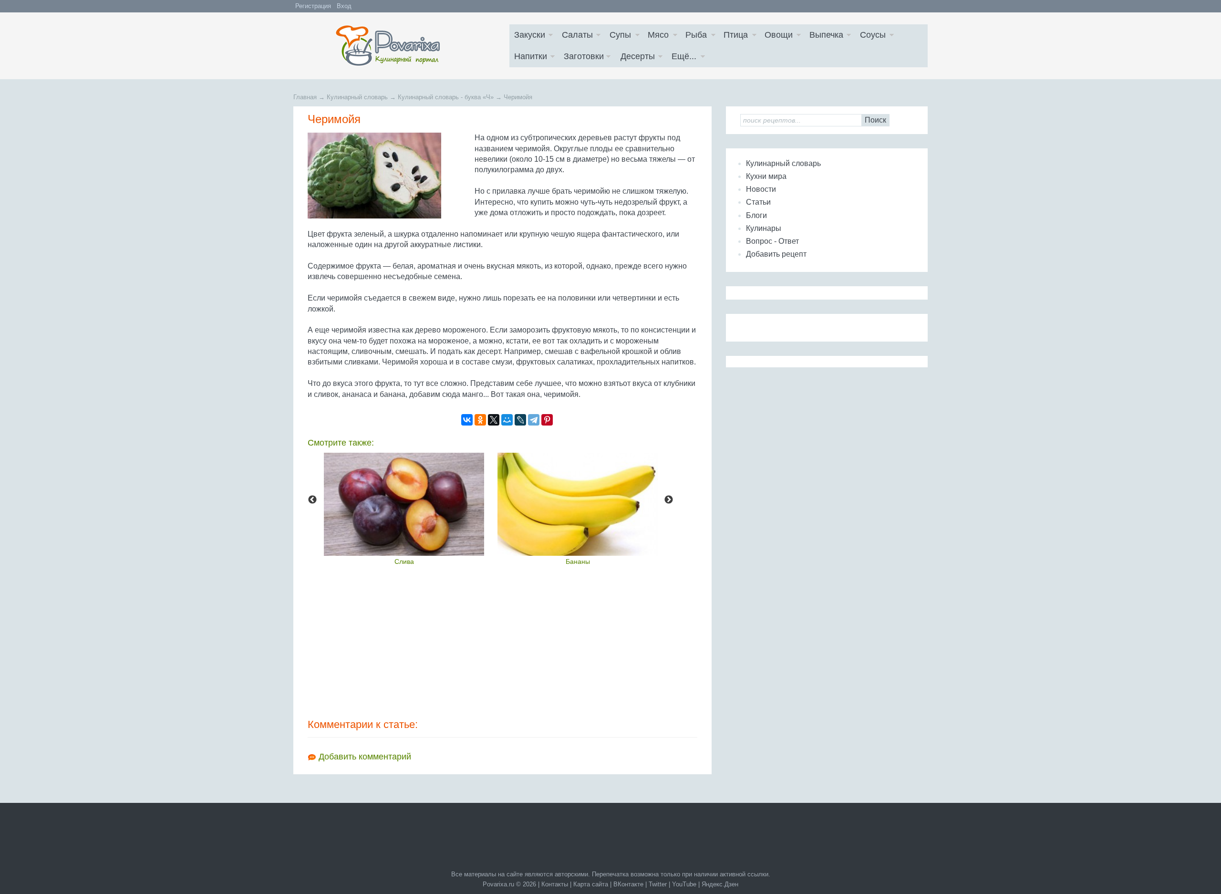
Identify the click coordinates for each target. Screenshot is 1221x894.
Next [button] (668, 500)
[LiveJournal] (520, 420)
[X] (493, 420)
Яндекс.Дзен (720, 884)
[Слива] (404, 504)
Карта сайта (590, 884)
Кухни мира (766, 176)
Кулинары (763, 228)
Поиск (875, 120)
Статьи (758, 202)
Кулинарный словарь (783, 163)
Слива (404, 561)
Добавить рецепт (776, 254)
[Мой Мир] (507, 420)
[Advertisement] (502, 641)
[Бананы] (577, 504)
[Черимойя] (389, 175)
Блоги (756, 215)
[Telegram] (533, 420)
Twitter (658, 884)
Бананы (578, 561)
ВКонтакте (628, 884)
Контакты (554, 884)
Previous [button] (312, 500)
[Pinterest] (547, 420)
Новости (761, 189)
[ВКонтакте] (467, 420)
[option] (404, 509)
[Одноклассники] (480, 420)
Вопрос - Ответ (772, 241)
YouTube (684, 884)
